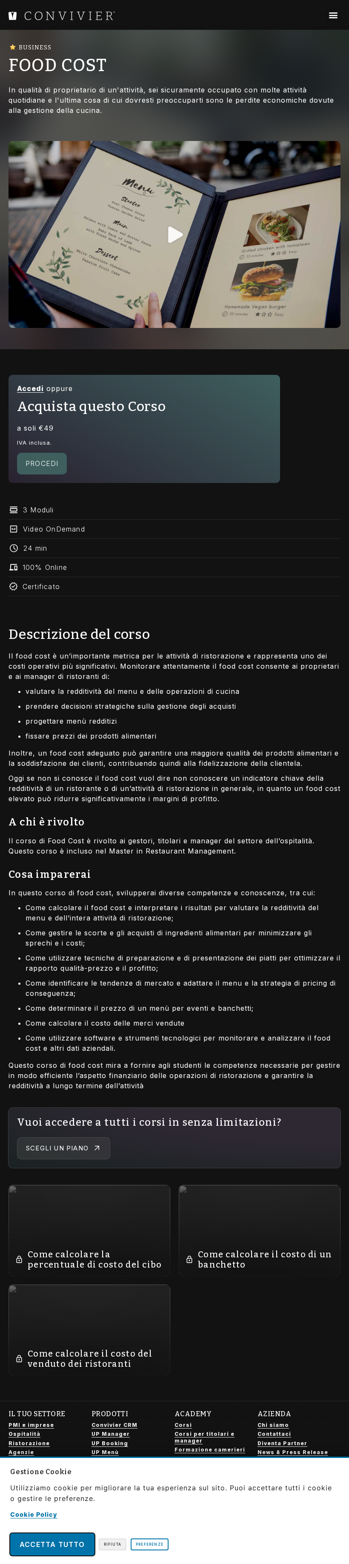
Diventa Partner (282, 1443)
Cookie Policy (33, 1514)
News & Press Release (292, 1452)
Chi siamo (273, 1425)
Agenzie (21, 1452)
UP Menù (105, 1452)
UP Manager (111, 1434)
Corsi (183, 1425)
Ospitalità (24, 1434)
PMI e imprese (31, 1425)
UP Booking (110, 1443)
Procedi (42, 463)
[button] (333, 15)
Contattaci (274, 1434)
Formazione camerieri (209, 1449)
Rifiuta (112, 1544)
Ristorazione (29, 1443)
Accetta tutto (52, 1544)
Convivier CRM (114, 1425)
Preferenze (149, 1544)
